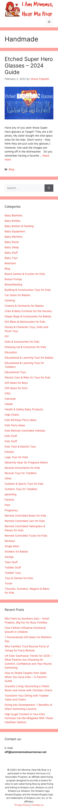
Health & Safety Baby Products (24, 409)
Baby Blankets (13, 215)
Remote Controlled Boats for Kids (25, 515)
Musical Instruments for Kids (22, 467)
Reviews (10, 540)
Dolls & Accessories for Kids (22, 341)
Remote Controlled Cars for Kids (25, 520)
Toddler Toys (13, 572)
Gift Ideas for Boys (16, 382)
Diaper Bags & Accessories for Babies (28, 316)
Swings (9, 556)
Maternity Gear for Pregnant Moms (26, 462)
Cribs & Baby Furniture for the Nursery (28, 311)
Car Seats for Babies (17, 295)
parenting (10, 494)
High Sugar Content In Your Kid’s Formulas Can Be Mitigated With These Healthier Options (29, 718)
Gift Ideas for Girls (16, 388)
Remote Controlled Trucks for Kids (26, 535)
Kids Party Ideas (15, 425)
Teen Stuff (11, 562)
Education (11, 352)
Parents (9, 499)
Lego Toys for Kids (16, 457)
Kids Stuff (11, 436)
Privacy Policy (22, 804)
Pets (7, 505)
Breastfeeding (13, 284)
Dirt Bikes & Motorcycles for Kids (25, 321)
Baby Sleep (12, 247)
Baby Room (12, 242)
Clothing (10, 300)
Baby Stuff (11, 252)
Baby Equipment (15, 231)
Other (8, 478)
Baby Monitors (14, 236)
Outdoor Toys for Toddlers (21, 489)
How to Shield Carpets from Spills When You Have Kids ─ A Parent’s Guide (26, 676)
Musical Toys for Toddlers (21, 473)
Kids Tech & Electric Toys (20, 446)
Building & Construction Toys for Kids (28, 289)
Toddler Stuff (13, 567)
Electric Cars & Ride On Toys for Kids (27, 377)
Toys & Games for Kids (19, 578)
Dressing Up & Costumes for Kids (25, 347)
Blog (11, 169)
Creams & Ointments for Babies (24, 305)
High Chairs (12, 414)
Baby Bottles (12, 220)
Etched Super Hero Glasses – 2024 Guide (29, 65)
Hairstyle (10, 398)
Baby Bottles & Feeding (19, 226)
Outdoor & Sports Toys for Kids (24, 483)
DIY (7, 336)
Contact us (38, 804)
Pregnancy (11, 510)
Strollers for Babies (16, 551)
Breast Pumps (13, 279)
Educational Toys (15, 372)
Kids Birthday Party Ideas (21, 420)
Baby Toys (11, 258)
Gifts (8, 393)
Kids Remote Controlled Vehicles (25, 430)
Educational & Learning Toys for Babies (29, 357)
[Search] (49, 188)
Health (9, 404)
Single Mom (12, 546)
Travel (8, 583)
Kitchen (9, 451)
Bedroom (10, 263)
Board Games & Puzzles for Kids (25, 273)
